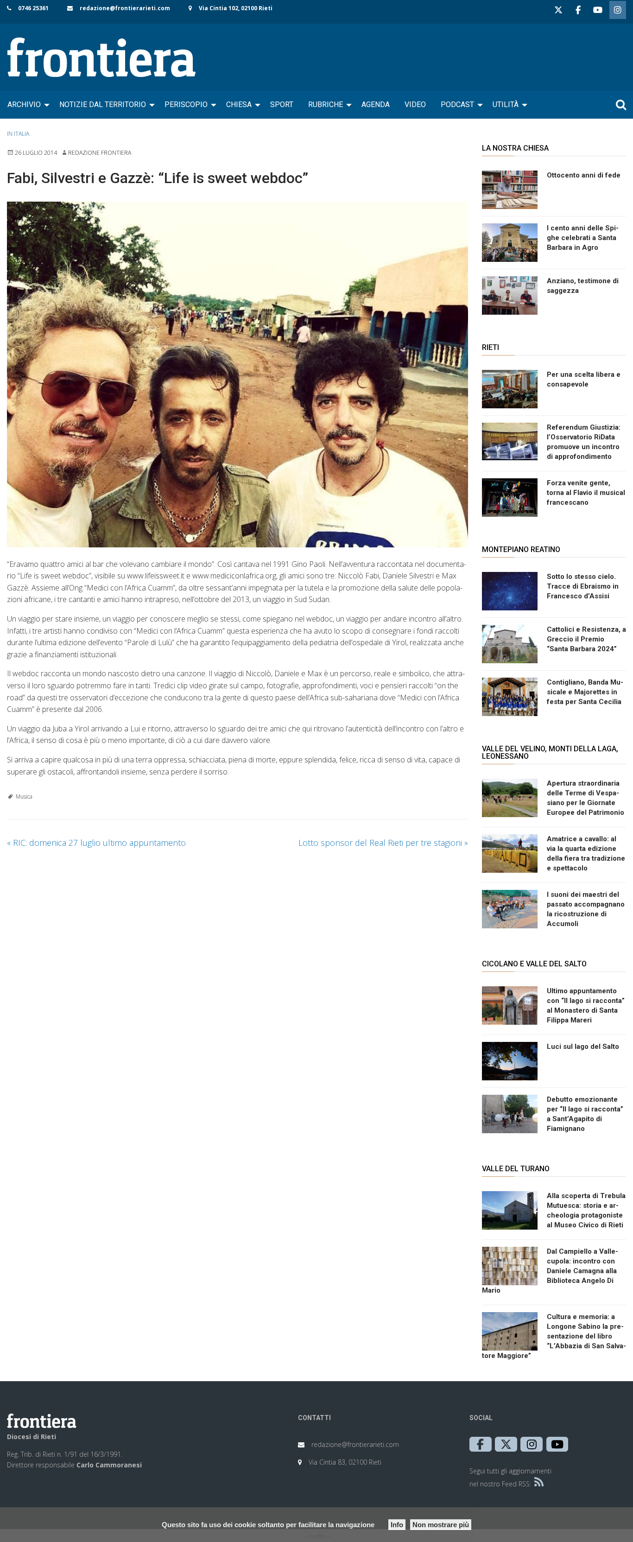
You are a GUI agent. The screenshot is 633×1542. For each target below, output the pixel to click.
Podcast (457, 104)
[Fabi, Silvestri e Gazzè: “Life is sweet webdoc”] (237, 374)
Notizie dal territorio (102, 104)
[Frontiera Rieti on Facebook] (578, 10)
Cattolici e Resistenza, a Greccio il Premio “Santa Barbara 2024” (586, 639)
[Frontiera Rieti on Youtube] (597, 10)
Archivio (24, 104)
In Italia (18, 134)
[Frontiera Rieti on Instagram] (617, 10)
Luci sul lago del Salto (583, 1046)
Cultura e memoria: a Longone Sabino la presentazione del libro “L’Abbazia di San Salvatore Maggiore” (554, 1336)
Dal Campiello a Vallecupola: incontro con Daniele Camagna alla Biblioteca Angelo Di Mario (550, 1271)
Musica (24, 796)
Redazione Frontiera (99, 153)
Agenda (375, 104)
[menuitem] (26, 105)
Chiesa (239, 104)
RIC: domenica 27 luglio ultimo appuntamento (96, 842)
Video (415, 104)
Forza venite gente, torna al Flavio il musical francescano (586, 493)
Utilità (506, 104)
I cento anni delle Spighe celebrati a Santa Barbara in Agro (583, 238)
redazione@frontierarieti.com (125, 8)
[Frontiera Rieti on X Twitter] (558, 10)
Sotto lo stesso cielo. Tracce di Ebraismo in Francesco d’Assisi (583, 586)
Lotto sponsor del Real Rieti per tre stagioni (383, 842)
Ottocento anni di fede (583, 175)
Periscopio (186, 104)
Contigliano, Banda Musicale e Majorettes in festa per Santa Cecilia (585, 692)
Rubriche (325, 104)
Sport (281, 104)
